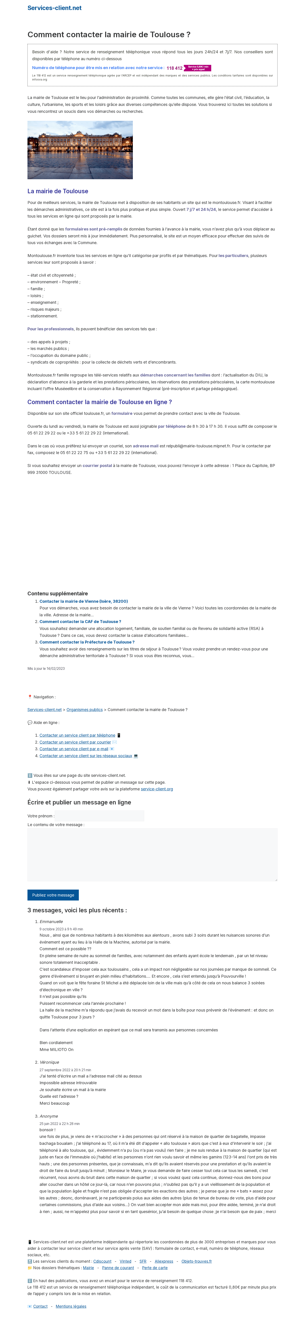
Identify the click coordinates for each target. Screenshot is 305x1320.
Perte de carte (155, 1268)
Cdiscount (102, 1261)
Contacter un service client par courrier (75, 742)
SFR (143, 1261)
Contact (40, 1306)
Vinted (125, 1261)
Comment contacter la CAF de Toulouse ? (80, 621)
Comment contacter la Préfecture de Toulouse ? (87, 642)
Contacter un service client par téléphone (77, 735)
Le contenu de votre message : (56, 824)
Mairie (88, 1268)
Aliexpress (164, 1261)
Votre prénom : (41, 816)
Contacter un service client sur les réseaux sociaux (86, 755)
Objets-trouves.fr (197, 1261)
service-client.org (157, 789)
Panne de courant (118, 1268)
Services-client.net (54, 8)
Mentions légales (71, 1306)
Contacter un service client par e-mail (74, 748)
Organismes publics (85, 709)
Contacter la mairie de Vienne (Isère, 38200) (84, 601)
